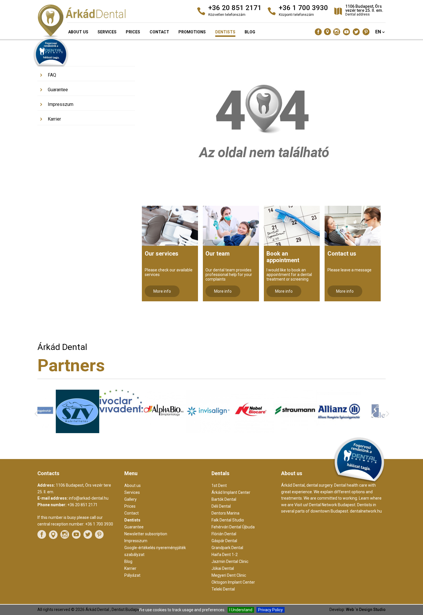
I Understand (240, 610)
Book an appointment (282, 257)
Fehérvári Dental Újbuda (233, 527)
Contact (159, 32)
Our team (217, 253)
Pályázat (132, 575)
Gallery (55, 60)
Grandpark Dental (227, 547)
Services (107, 32)
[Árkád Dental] (93, 21)
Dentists (225, 32)
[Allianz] (320, 433)
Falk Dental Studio (228, 520)
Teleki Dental (223, 589)
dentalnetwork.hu (366, 511)
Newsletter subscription (145, 534)
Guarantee (58, 89)
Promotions (192, 32)
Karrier (54, 119)
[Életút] (364, 432)
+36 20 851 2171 (82, 504)
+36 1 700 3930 (99, 524)
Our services (161, 253)
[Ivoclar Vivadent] (102, 411)
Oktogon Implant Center (233, 582)
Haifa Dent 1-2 (225, 554)
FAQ (52, 75)
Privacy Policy (270, 610)
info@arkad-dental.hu (88, 498)
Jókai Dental (223, 568)
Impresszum (60, 104)
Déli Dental (221, 506)
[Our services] (170, 226)
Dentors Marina (225, 513)
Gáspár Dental (224, 540)
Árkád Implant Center (231, 492)
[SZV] (59, 431)
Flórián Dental (224, 534)
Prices (133, 32)
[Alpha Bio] (146, 430)
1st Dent (219, 485)
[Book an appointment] (292, 226)
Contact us (341, 253)
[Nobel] (233, 431)
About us (78, 32)
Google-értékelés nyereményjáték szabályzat (155, 551)
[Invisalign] (190, 431)
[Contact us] (353, 226)
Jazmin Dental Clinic (230, 561)
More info (162, 291)
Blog (250, 32)
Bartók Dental (224, 499)
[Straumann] (277, 430)
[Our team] (231, 226)
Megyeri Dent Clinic (229, 575)
